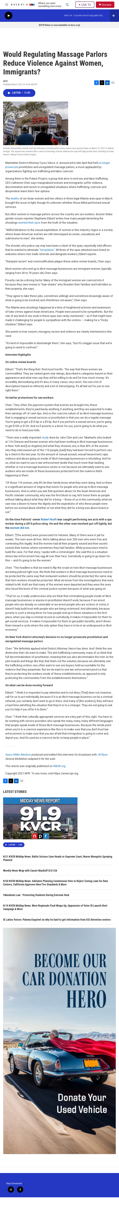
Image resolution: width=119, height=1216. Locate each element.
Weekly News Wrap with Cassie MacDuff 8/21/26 (30, 870)
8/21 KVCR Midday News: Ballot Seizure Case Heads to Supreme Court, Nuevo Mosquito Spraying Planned (57, 858)
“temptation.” (47, 249)
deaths (15, 198)
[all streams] (114, 15)
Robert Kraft (49, 519)
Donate (106, 4)
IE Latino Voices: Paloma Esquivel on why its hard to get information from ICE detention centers (57, 919)
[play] (8, 15)
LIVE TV (86, 5)
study (45, 437)
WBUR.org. (59, 766)
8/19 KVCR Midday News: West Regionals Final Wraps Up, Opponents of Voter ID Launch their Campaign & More (55, 907)
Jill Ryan (102, 754)
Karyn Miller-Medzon (18, 754)
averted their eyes (29, 222)
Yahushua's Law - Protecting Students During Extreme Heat (36, 895)
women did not (19, 527)
